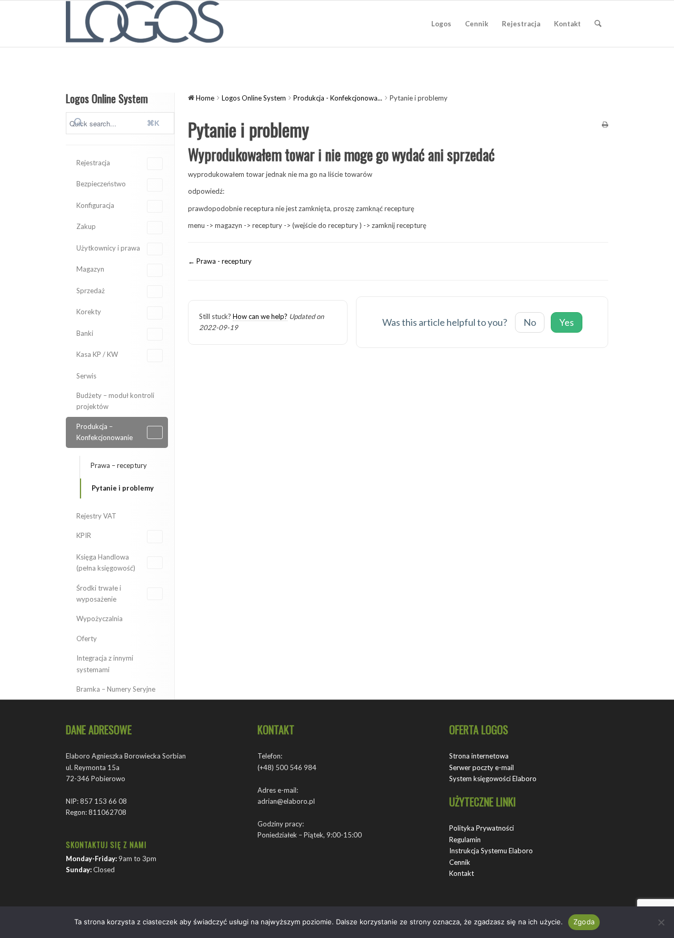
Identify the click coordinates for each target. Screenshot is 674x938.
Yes (566, 322)
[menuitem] (441, 24)
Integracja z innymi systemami (104, 663)
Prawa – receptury (119, 465)
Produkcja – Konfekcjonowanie (104, 432)
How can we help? (260, 316)
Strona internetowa (479, 756)
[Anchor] (501, 154)
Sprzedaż (90, 290)
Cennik (459, 862)
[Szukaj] (598, 24)
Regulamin (465, 839)
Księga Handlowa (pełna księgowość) (105, 562)
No (529, 322)
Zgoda (583, 921)
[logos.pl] (145, 24)
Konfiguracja (95, 205)
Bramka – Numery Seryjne (115, 689)
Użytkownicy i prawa (108, 248)
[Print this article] (605, 125)
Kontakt (461, 873)
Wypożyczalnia (99, 618)
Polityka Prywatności (481, 828)
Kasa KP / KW (97, 354)
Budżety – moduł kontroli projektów (115, 401)
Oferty (86, 638)
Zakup (86, 226)
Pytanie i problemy (123, 488)
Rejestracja (93, 162)
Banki (84, 333)
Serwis (86, 376)
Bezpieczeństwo (101, 183)
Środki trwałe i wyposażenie (98, 593)
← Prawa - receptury (220, 261)
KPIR (83, 535)
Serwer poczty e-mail (481, 767)
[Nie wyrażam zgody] (661, 922)
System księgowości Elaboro (493, 778)
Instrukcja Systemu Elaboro (491, 850)
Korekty (88, 311)
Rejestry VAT (96, 516)
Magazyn (90, 269)
